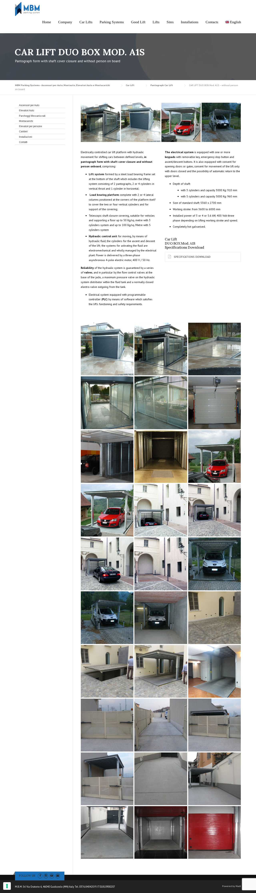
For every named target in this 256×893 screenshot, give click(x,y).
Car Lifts (85, 22)
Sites (170, 22)
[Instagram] (46, 875)
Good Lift (138, 22)
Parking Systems (112, 22)
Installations (189, 22)
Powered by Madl (231, 886)
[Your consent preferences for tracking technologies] (7, 886)
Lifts (156, 22)
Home (46, 22)
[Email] (57, 875)
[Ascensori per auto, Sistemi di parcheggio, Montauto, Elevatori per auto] (221, 122)
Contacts (212, 22)
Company (65, 22)
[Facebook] (40, 875)
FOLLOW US (27, 875)
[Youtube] (51, 875)
